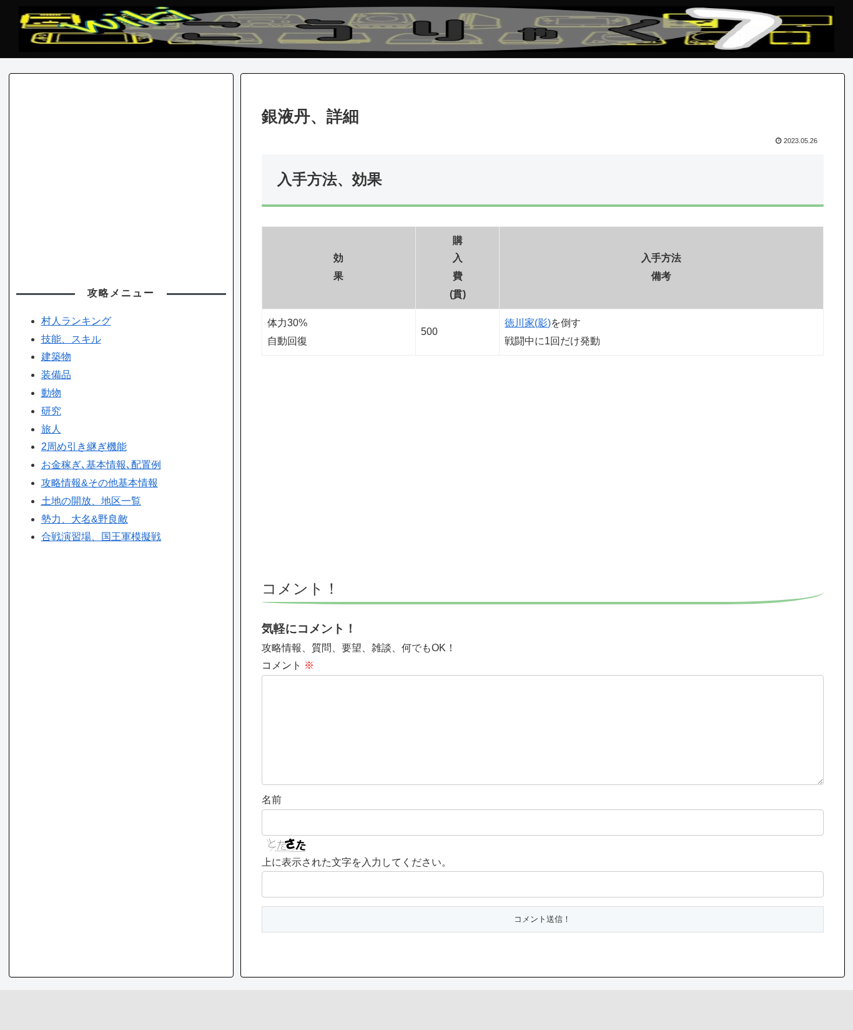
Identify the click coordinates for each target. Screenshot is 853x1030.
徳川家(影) (528, 323)
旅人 (51, 429)
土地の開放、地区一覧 (91, 501)
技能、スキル (71, 339)
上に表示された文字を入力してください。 (356, 862)
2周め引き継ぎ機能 (84, 446)
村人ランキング (76, 321)
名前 (272, 799)
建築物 (56, 356)
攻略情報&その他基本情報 (99, 483)
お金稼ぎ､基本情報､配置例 (101, 464)
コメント (288, 665)
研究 (51, 411)
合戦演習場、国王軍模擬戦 (101, 536)
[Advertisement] (543, 473)
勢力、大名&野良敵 (84, 519)
